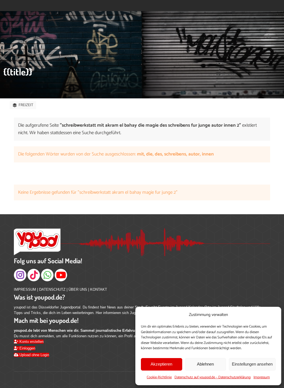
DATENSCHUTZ (52, 289)
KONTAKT (98, 289)
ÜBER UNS (78, 289)
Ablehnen (205, 364)
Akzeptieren (161, 364)
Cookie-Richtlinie (159, 377)
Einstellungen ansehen (252, 364)
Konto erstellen (31, 342)
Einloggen (26, 348)
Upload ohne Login (33, 355)
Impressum (261, 377)
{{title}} (17, 72)
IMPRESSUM (25, 289)
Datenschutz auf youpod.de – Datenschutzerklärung (212, 377)
